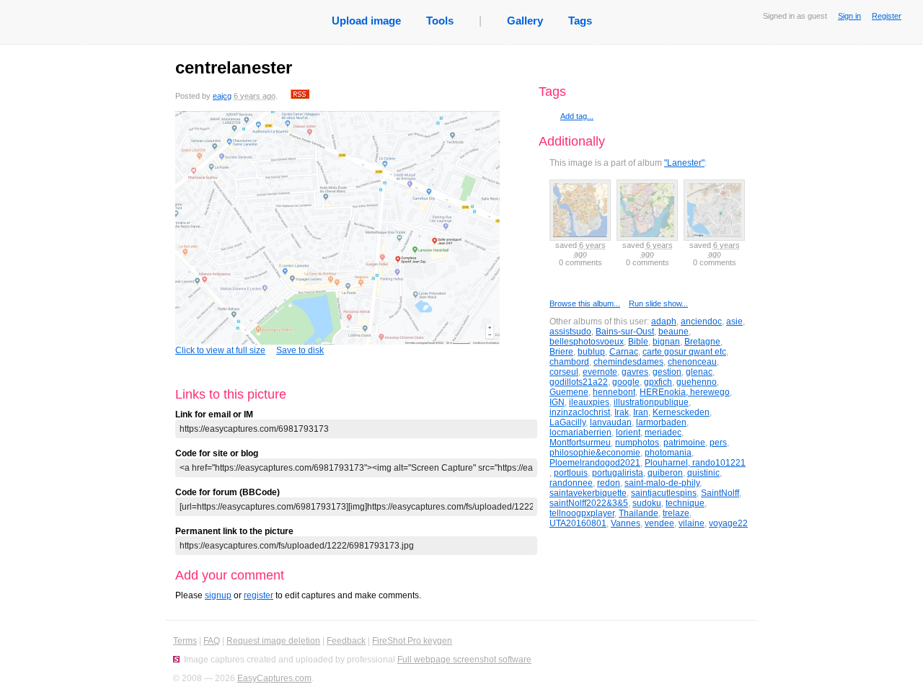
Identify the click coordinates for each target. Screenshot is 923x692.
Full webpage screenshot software (464, 660)
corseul (563, 372)
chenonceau (692, 362)
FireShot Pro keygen (412, 641)
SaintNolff (720, 493)
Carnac (623, 352)
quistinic (703, 473)
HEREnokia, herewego (685, 392)
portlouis (571, 473)
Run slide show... (658, 303)
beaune (673, 332)
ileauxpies (589, 402)
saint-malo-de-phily (661, 483)
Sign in (849, 16)
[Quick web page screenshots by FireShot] (176, 660)
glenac (699, 372)
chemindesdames (628, 362)
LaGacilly (567, 422)
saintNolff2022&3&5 (588, 503)
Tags (580, 20)
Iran (640, 412)
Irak (621, 412)
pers (718, 443)
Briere (561, 352)
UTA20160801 (577, 523)
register (258, 595)
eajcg (222, 96)
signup (218, 595)
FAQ (211, 641)
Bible (638, 342)
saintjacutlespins (664, 493)
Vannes (625, 523)
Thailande (638, 513)
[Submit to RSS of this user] (300, 96)
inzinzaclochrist (579, 412)
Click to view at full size (220, 350)
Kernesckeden (681, 412)
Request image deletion (273, 641)
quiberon (665, 473)
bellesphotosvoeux (586, 342)
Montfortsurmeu (580, 443)
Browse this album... (584, 303)
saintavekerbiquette (588, 493)
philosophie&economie (594, 453)
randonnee (571, 483)
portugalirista (617, 473)
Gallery (525, 20)
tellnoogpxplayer (581, 513)
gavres (635, 372)
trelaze (676, 513)
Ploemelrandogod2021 (594, 463)
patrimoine (684, 443)
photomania (668, 453)
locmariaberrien (580, 432)
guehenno (696, 382)
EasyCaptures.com (274, 678)
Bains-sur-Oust (625, 332)
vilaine (692, 523)
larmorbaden (661, 422)
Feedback (346, 641)
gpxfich (658, 382)
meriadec (663, 432)
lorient (628, 432)
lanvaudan (611, 422)
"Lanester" (684, 163)
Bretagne (702, 342)
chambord (569, 362)
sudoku (646, 503)
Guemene (568, 392)
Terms (185, 641)
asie (734, 321)
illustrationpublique (651, 402)
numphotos (637, 443)
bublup (591, 352)
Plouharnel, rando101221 (695, 463)
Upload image (366, 20)
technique (685, 503)
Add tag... (576, 116)
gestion (667, 372)
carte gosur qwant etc (684, 352)
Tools (440, 20)
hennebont (614, 392)
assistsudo (570, 332)
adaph (663, 321)
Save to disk (300, 350)
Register (886, 16)
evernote (600, 372)
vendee (659, 523)
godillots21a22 (578, 382)
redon (608, 483)
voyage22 (728, 523)
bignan (666, 342)
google (626, 382)
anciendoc (701, 321)
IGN (557, 402)
